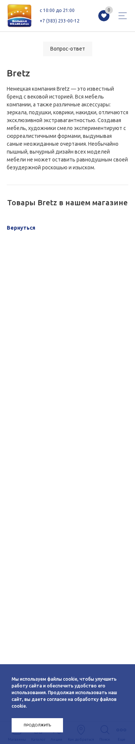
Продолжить (37, 725)
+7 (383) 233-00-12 (60, 20)
